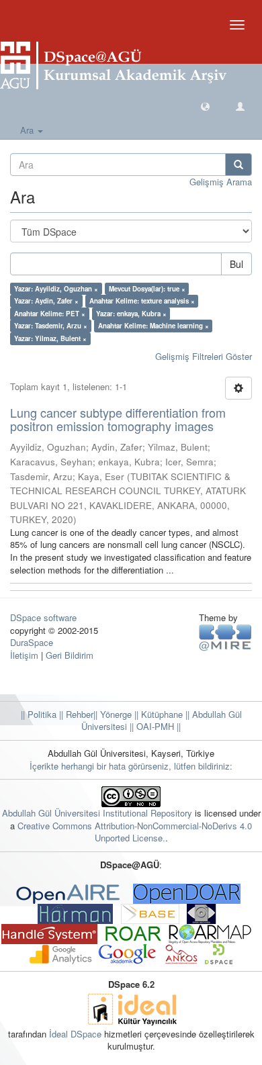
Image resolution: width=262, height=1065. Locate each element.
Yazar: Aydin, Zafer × (46, 301)
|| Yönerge (112, 714)
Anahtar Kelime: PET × (49, 313)
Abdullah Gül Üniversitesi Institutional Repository (97, 812)
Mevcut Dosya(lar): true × (147, 288)
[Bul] (238, 164)
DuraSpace (31, 642)
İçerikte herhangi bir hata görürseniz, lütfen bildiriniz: (131, 765)
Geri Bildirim (69, 655)
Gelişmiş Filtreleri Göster (203, 356)
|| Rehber (74, 714)
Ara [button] (28, 130)
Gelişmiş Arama (220, 181)
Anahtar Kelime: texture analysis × (142, 301)
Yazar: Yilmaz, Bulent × (50, 338)
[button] (205, 106)
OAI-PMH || (157, 726)
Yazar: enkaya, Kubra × (131, 313)
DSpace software (43, 617)
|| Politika (38, 714)
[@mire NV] (225, 637)
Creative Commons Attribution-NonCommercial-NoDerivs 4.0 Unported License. (134, 832)
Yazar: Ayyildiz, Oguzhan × (56, 288)
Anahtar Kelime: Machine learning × (153, 325)
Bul (236, 264)
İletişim (24, 655)
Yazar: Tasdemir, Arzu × (50, 325)
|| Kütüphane (157, 714)
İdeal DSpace (75, 1033)
